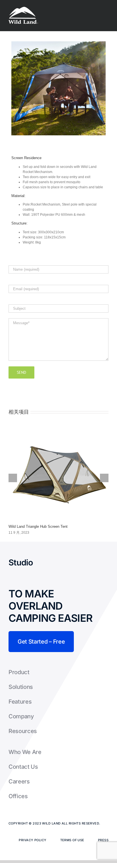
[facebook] (38, 562)
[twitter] (50, 562)
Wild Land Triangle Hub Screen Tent (38, 526)
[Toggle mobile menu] (106, 9)
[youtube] (75, 562)
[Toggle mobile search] (96, 9)
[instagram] (63, 562)
